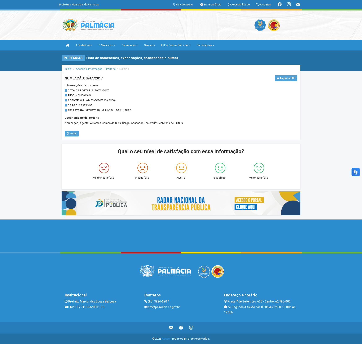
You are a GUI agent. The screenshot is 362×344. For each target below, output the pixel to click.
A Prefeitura (82, 45)
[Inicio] (67, 45)
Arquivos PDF (287, 78)
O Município (106, 45)
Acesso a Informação (89, 68)
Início (68, 68)
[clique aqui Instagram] (191, 327)
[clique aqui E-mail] (171, 327)
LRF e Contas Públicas (175, 45)
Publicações (205, 45)
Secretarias (129, 45)
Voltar (73, 133)
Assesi (166, 338)
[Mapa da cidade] (181, 235)
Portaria (111, 68)
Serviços (149, 45)
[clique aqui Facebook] (181, 327)
